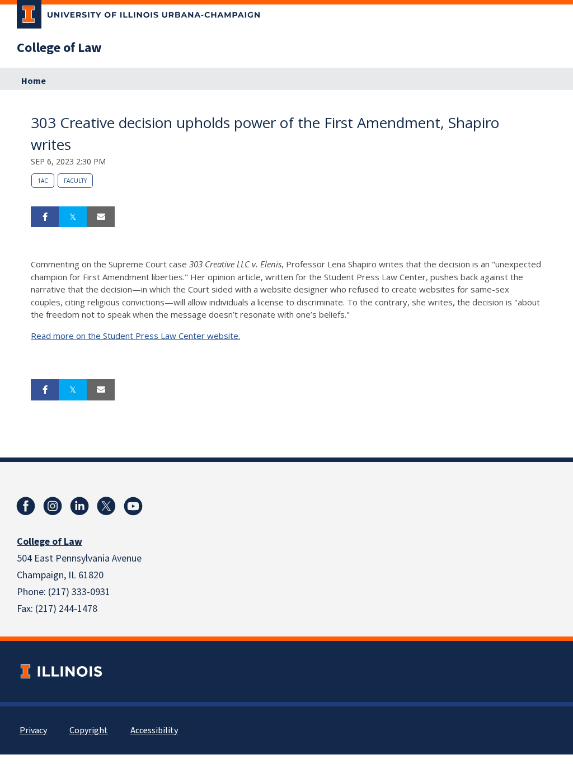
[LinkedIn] (79, 506)
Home (33, 81)
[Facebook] (25, 506)
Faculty (75, 181)
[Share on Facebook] (45, 217)
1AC (42, 181)
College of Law (59, 48)
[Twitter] (106, 506)
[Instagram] (52, 506)
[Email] (101, 217)
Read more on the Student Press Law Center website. (135, 335)
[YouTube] (133, 506)
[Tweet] (73, 217)
